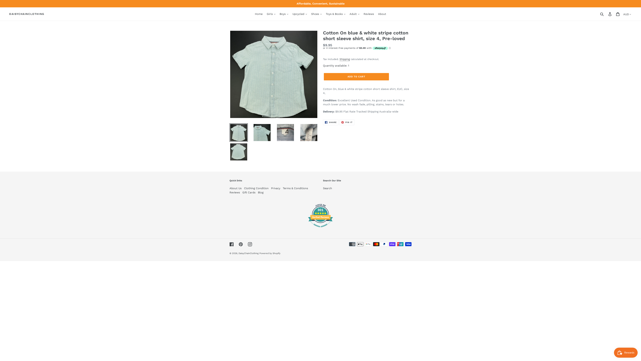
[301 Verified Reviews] (320, 228)
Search (327, 188)
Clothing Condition (256, 188)
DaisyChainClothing (26, 14)
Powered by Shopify (269, 253)
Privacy (275, 188)
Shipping (345, 59)
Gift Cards (248, 192)
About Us (236, 188)
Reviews (235, 192)
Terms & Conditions (295, 188)
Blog (261, 192)
